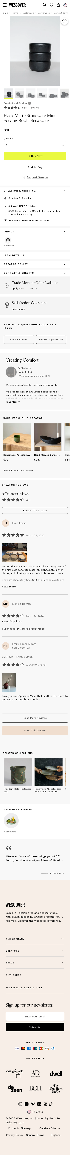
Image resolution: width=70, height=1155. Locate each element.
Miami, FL (26, 368)
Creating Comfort (22, 360)
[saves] (51, 5)
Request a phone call (51, 339)
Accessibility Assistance (24, 987)
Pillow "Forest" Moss (31, 628)
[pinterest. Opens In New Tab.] (33, 1104)
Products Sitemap (19, 1128)
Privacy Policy (14, 1134)
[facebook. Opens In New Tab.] (27, 1104)
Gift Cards (14, 975)
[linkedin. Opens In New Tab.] (39, 1104)
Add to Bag (35, 167)
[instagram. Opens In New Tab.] (20, 1104)
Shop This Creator (35, 730)
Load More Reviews (35, 718)
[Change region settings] (65, 5)
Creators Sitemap (50, 1128)
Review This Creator (35, 510)
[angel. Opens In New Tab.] (45, 1104)
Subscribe (35, 1026)
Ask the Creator (19, 339)
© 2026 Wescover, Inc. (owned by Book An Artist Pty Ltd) (33, 1120)
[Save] (64, 21)
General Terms (35, 1134)
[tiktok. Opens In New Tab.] (51, 1104)
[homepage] (17, 5)
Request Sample (37, 177)
